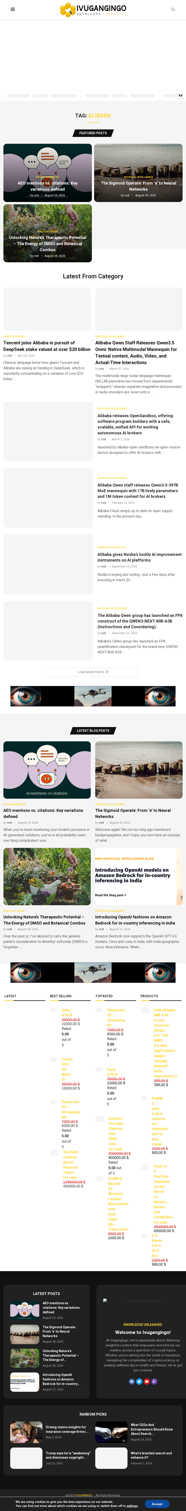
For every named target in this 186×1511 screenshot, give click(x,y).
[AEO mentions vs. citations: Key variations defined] (47, 792)
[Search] (173, 10)
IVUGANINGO (83, 1495)
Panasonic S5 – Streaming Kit (71, 1109)
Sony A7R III (67, 1012)
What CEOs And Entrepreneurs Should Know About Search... (152, 1429)
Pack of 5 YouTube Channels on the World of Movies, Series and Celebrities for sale (163, 1194)
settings (132, 1506)
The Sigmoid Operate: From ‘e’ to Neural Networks (138, 186)
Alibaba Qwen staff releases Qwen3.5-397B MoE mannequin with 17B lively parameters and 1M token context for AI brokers (138, 491)
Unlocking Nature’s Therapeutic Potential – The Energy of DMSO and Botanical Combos (47, 244)
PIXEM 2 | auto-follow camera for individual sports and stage (160, 1121)
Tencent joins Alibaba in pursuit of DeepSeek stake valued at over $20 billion (47, 346)
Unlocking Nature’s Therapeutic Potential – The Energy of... (61, 1355)
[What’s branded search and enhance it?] (111, 1458)
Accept (157, 1504)
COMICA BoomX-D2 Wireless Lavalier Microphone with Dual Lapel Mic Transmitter (118, 1204)
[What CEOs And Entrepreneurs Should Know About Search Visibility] (111, 1432)
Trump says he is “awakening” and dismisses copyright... (68, 1455)
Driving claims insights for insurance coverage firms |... (67, 1429)
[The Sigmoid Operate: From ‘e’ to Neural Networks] (139, 792)
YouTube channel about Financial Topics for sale (70, 1164)
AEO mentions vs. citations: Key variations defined (48, 186)
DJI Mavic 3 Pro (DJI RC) (157, 1246)
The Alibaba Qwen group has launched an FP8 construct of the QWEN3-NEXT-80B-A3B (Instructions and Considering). (140, 621)
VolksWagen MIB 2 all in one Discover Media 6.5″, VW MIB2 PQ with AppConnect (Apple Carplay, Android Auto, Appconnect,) (165, 1043)
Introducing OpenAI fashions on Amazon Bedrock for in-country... (61, 1379)
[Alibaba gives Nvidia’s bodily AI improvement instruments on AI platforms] (48, 564)
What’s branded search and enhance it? (151, 1455)
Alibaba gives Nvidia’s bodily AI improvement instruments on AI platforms (140, 557)
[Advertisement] (93, 54)
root (36, 195)
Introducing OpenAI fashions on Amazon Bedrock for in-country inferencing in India (135, 920)
